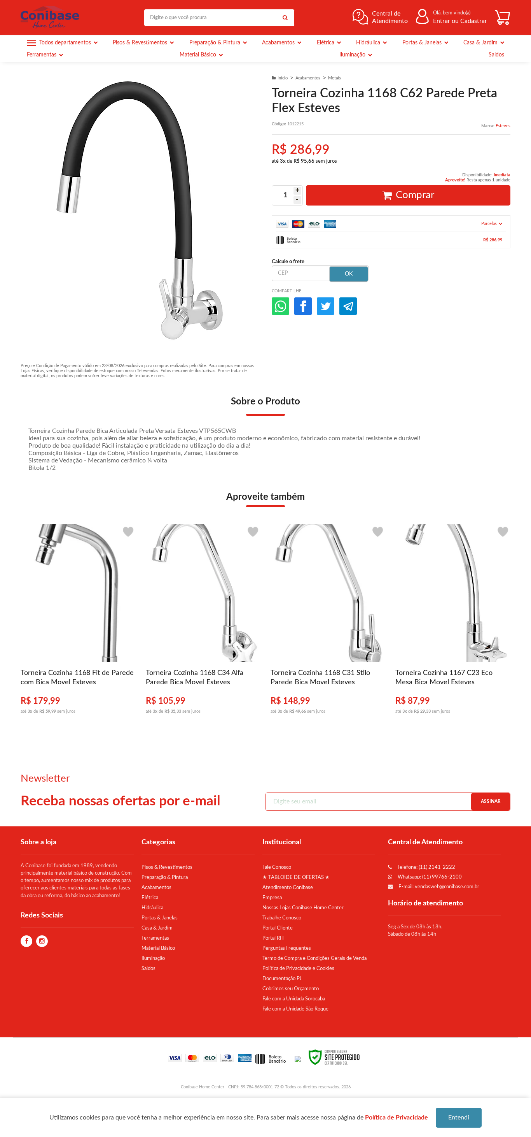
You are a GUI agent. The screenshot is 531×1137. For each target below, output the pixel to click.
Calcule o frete (288, 261)
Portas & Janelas (159, 918)
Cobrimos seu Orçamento (290, 988)
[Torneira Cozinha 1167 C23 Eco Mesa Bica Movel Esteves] (452, 623)
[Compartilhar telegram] (348, 306)
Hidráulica (152, 907)
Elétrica (149, 897)
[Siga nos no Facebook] (26, 941)
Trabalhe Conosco (281, 918)
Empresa (272, 897)
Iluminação (153, 958)
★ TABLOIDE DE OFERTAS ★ (296, 877)
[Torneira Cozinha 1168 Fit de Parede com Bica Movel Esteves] (77, 623)
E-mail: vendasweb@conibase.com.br (438, 886)
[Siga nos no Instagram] (42, 941)
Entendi (458, 1117)
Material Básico (158, 948)
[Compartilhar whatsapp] (280, 306)
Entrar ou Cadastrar (460, 21)
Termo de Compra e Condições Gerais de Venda (314, 958)
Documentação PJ (282, 978)
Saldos (148, 968)
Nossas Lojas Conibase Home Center (303, 907)
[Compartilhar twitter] (325, 306)
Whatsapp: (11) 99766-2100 (429, 877)
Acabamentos (307, 78)
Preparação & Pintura (164, 877)
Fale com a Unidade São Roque (295, 1009)
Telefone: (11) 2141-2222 (425, 867)
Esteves (503, 126)
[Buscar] (285, 17)
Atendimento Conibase (287, 887)
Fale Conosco (276, 867)
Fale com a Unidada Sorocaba (293, 998)
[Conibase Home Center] (52, 17)
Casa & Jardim (157, 928)
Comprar (415, 195)
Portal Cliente (277, 928)
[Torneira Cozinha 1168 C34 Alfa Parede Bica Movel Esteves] (203, 623)
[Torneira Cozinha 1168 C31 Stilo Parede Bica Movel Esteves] (327, 623)
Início (283, 78)
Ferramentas (155, 938)
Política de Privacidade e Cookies (298, 968)
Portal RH (273, 938)
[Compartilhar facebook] (303, 306)
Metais (334, 78)
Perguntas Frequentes (286, 948)
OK (349, 274)
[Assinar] (490, 801)
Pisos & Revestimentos (166, 867)
